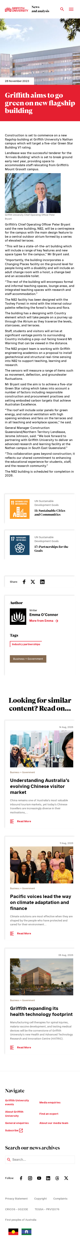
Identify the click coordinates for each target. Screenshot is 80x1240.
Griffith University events (17, 1102)
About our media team (53, 1123)
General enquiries (17, 1123)
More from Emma (41, 620)
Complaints (60, 1198)
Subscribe (12, 1130)
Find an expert (48, 1113)
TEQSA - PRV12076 (47, 1209)
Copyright (40, 1198)
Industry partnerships (26, 644)
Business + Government (28, 658)
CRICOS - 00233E (16, 1209)
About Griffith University (14, 1113)
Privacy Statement (16, 1198)
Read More (24, 821)
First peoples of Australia (20, 1219)
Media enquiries (50, 1102)
